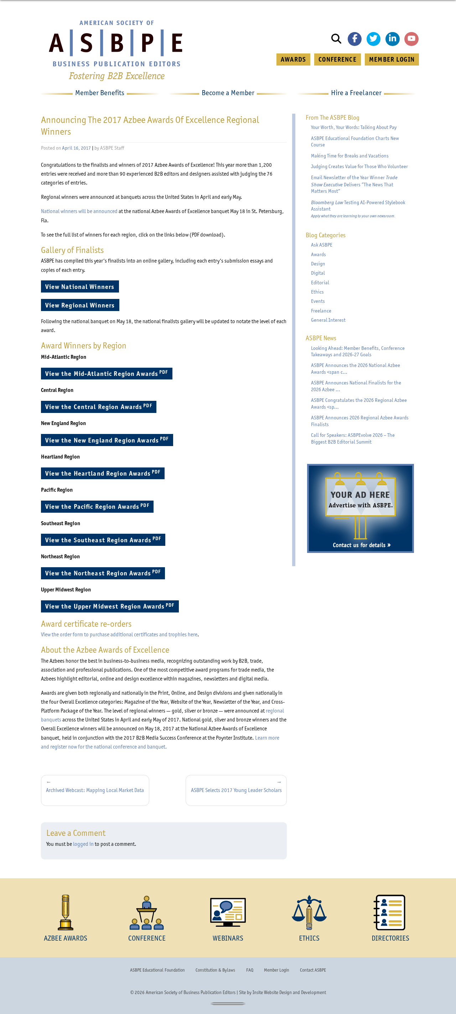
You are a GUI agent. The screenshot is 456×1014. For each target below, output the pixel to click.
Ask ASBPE (321, 245)
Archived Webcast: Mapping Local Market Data (95, 790)
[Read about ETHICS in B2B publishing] (309, 912)
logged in (83, 844)
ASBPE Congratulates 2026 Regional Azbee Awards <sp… (359, 403)
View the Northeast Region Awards (105, 573)
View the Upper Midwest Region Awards (112, 606)
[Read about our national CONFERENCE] (147, 912)
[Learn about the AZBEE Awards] (65, 912)
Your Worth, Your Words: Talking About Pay (354, 127)
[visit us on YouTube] (411, 39)
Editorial (320, 283)
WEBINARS (228, 938)
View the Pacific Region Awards (99, 506)
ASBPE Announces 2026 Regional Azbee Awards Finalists (360, 421)
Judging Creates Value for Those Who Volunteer (359, 167)
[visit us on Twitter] (374, 39)
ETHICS (309, 938)
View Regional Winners (82, 305)
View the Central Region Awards (100, 407)
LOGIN (392, 59)
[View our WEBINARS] (228, 912)
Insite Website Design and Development (289, 992)
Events (318, 301)
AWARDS (293, 59)
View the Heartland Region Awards (105, 473)
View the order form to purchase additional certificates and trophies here (119, 634)
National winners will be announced (79, 211)
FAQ (249, 970)
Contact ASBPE (313, 970)
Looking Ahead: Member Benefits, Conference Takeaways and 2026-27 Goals (358, 351)
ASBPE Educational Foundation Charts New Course (355, 141)
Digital (318, 273)
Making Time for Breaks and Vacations (350, 156)
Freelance (321, 311)
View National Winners (82, 287)
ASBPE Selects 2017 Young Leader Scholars (236, 790)
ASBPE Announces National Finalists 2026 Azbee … (356, 386)
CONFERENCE (337, 59)
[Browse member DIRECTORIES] (390, 912)
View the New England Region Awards (109, 440)
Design (318, 264)
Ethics (317, 292)
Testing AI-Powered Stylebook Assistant (358, 209)
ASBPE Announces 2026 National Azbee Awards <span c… (355, 368)
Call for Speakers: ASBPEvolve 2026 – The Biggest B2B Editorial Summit (353, 438)
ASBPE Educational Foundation (157, 970)
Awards (318, 255)
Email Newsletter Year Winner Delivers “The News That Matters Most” (354, 184)
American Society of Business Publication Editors (190, 992)
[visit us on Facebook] (355, 39)
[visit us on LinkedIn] (392, 39)
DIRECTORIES (390, 938)
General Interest (328, 320)
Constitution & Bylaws (215, 970)
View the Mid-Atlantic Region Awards (108, 373)
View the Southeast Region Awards (105, 540)
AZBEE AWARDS (65, 938)
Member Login (276, 970)
